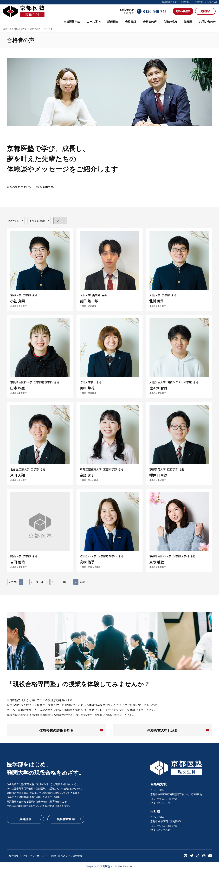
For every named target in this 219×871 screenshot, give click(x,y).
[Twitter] (192, 856)
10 (64, 582)
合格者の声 (35, 29)
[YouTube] (210, 856)
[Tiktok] (198, 856)
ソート (60, 221)
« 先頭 (13, 582)
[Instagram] (204, 856)
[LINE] (185, 856)
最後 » (84, 582)
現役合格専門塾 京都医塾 (15, 29)
